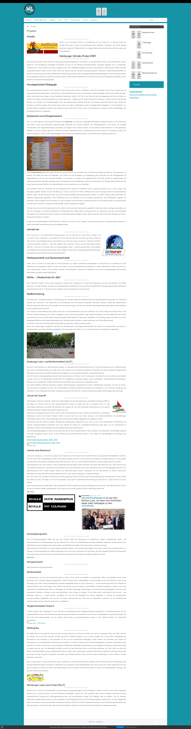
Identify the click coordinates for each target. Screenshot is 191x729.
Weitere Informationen (131, 727)
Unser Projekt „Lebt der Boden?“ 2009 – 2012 (42, 440)
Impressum (99, 721)
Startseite (91, 721)
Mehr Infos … (33, 446)
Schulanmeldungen (135, 92)
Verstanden (120, 727)
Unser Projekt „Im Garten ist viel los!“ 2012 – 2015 (43, 443)
